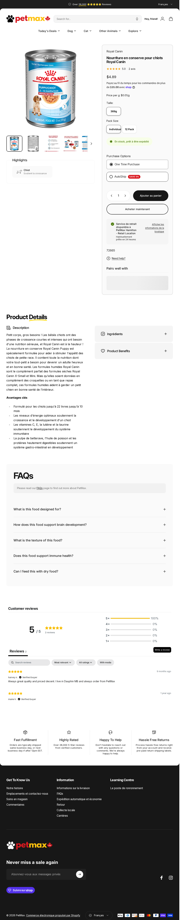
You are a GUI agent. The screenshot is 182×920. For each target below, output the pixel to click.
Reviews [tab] (18, 651)
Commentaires (15, 804)
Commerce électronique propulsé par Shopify (53, 915)
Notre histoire (14, 788)
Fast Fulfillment (25, 740)
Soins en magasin (17, 799)
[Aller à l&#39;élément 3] (52, 144)
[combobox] (165, 4)
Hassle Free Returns (154, 740)
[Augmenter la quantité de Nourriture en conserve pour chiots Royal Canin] (126, 196)
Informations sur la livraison (73, 788)
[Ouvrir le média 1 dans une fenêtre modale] (50, 89)
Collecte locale (66, 810)
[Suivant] (86, 94)
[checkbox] (105, 662)
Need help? (118, 258)
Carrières (62, 815)
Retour (61, 804)
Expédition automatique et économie (79, 799)
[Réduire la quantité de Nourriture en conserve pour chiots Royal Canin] (111, 196)
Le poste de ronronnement (126, 788)
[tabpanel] (89, 682)
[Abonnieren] (79, 874)
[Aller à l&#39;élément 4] (71, 144)
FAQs (40, 488)
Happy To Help (111, 740)
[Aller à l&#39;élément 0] (14, 144)
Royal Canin (114, 51)
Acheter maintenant (137, 209)
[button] (131, 618)
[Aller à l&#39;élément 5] (90, 144)
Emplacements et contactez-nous (27, 793)
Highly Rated (68, 740)
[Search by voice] (137, 19)
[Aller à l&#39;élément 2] (33, 144)
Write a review (162, 649)
